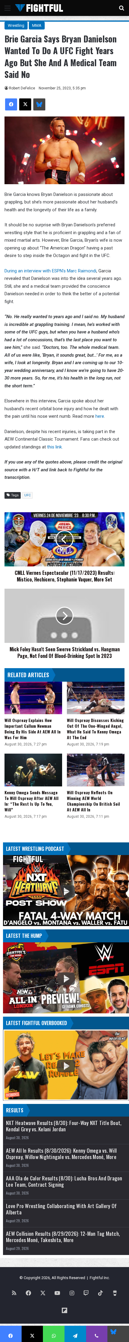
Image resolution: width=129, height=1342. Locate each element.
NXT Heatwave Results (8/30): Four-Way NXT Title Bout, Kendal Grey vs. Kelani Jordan (64, 1126)
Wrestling (16, 25)
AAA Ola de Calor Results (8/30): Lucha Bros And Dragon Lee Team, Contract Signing (64, 1181)
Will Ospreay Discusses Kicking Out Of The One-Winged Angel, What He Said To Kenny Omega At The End (95, 728)
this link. (55, 447)
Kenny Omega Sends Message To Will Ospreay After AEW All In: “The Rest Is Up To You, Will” (31, 801)
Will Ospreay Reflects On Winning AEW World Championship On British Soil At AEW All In (93, 801)
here (99, 416)
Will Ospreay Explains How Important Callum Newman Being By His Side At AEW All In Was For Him (32, 728)
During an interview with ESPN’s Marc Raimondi (50, 271)
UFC (27, 495)
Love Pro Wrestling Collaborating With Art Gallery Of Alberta (61, 1209)
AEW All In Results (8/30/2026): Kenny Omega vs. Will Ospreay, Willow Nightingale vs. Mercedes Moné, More (61, 1153)
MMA (36, 25)
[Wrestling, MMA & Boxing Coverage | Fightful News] (39, 8)
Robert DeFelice (22, 88)
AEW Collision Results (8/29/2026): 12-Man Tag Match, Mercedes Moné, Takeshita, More (63, 1236)
